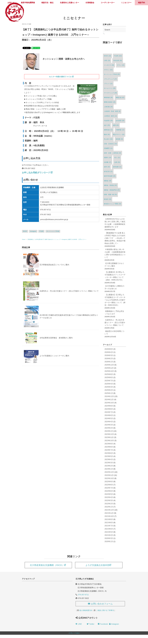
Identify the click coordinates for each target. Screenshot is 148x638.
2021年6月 (109, 529)
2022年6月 (109, 491)
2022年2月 (109, 504)
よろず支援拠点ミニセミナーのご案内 (54, 356)
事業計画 (120, 97)
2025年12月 (109, 365)
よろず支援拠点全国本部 (97, 565)
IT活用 (41, 231)
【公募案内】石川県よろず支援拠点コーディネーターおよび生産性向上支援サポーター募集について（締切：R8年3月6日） (115, 300)
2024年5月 (109, 418)
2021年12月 (109, 510)
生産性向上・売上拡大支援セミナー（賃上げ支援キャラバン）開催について (69, 291)
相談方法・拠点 (47, 2)
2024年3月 (109, 425)
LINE (107, 60)
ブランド (108, 83)
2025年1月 (109, 393)
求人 (117, 157)
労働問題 (120, 130)
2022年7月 (109, 488)
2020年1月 (109, 541)
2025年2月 (109, 390)
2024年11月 (109, 399)
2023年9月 (109, 444)
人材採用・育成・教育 (112, 111)
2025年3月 (109, 387)
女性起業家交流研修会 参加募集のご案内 (56, 338)
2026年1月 (109, 362)
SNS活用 (117, 60)
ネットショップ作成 (52, 231)
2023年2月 (109, 466)
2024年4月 (109, 422)
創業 (116, 125)
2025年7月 (109, 381)
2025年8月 (109, 377)
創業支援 (108, 130)
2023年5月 (109, 456)
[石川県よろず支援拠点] (14, 3)
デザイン (108, 70)
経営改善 (117, 167)
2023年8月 (109, 447)
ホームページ (109, 88)
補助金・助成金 (110, 185)
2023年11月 (109, 437)
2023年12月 (109, 434)
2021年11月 (109, 513)
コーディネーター (108, 2)
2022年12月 (109, 472)
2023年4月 (109, 459)
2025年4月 (109, 384)
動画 (107, 134)
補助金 (107, 181)
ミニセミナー (126, 2)
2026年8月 (109, 349)
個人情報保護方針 (85, 610)
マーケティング (110, 93)
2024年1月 (109, 431)
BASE (25, 231)
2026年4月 (109, 352)
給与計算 (108, 171)
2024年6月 (109, 415)
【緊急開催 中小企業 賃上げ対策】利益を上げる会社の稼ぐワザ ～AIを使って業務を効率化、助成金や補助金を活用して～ (115, 238)
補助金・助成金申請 (112, 190)
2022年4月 (109, 497)
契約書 (119, 139)
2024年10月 (109, 403)
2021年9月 (109, 519)
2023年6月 (109, 453)
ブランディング (110, 79)
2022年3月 (109, 500)
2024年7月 (109, 412)
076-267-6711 (83, 595)
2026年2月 (109, 358)
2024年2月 (109, 428)
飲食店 (107, 199)
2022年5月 (109, 494)
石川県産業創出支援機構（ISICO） (47, 565)
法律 (117, 162)
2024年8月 (109, 409)
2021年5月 (109, 532)
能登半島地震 (109, 176)
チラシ (120, 65)
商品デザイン (118, 134)
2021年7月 (109, 526)
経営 (107, 167)
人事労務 (108, 107)
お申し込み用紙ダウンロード (36, 172)
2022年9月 (109, 481)
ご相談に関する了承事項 (105, 610)
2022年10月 (109, 478)
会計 (107, 125)
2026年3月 (109, 355)
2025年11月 (109, 368)
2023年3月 (109, 463)
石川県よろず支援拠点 (74, 633)
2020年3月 (109, 538)
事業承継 (108, 97)
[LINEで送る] (35, 48)
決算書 (107, 162)
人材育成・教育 (110, 116)
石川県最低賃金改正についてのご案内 (54, 265)
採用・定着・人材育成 (112, 153)
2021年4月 (109, 535)
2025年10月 (109, 371)
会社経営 (120, 120)
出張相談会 (90, 2)
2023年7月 (109, 450)
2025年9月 (109, 374)
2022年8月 (109, 485)
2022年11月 (109, 475)
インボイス (109, 65)
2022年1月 (109, 507)
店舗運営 (108, 148)
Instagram (33, 231)
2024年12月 (109, 396)
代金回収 (108, 120)
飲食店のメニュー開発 (112, 204)
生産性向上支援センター (69, 2)
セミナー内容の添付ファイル (60, 77)
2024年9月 (109, 406)
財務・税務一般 (110, 194)
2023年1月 (109, 469)
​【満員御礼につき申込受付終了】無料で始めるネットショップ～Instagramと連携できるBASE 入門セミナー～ (57, 239)
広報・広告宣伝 (110, 144)
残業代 (107, 157)
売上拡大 (108, 139)
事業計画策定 (109, 102)
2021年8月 (109, 522)
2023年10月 (109, 440)
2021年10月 (109, 516)
